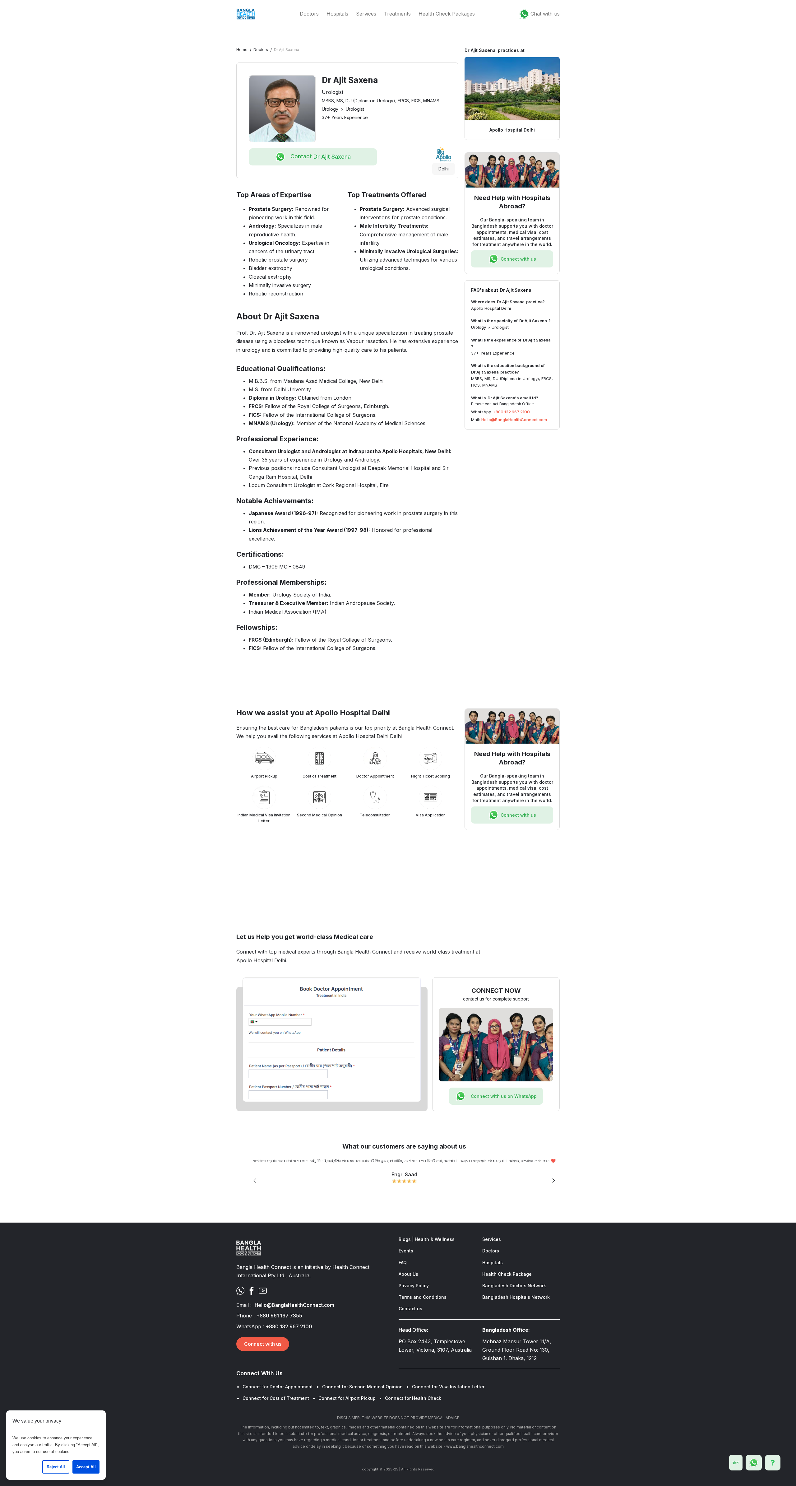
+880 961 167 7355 (279, 1315)
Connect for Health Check (413, 1398)
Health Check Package (507, 1274)
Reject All (56, 1467)
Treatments (397, 14)
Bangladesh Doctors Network (514, 1285)
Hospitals (337, 14)
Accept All (86, 1467)
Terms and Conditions (423, 1297)
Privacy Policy (414, 1285)
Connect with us (262, 1344)
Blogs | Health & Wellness (427, 1239)
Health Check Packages (447, 14)
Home (242, 49)
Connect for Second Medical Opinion (362, 1386)
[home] (245, 14)
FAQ (403, 1262)
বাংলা (735, 1462)
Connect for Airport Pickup (347, 1398)
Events (406, 1250)
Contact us (410, 1308)
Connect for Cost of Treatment (276, 1398)
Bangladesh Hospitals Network (516, 1297)
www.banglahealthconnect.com (475, 1446)
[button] (255, 1180)
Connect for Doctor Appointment (278, 1386)
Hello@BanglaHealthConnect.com (514, 419)
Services (366, 14)
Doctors (309, 14)
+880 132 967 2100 (511, 411)
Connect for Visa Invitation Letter (448, 1386)
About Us (408, 1274)
